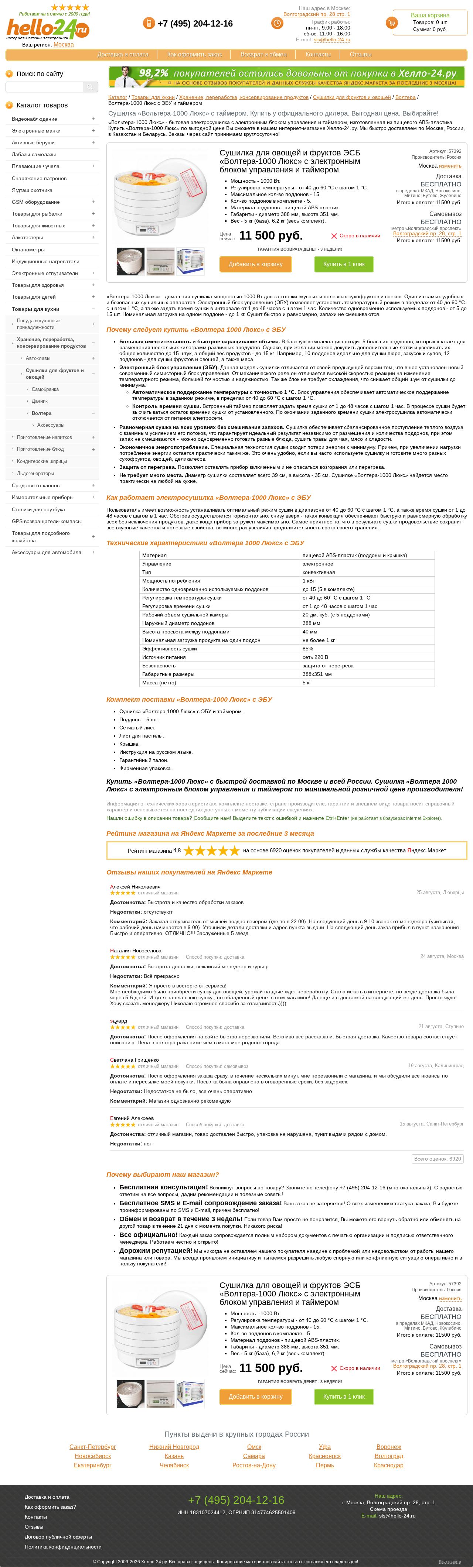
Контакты (318, 54)
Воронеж (389, 1447)
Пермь (325, 1465)
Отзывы (361, 54)
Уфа (325, 1447)
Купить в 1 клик (344, 264)
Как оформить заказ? (50, 1507)
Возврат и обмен (264, 54)
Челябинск (174, 1465)
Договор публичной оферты (58, 1537)
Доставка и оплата (123, 54)
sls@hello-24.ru (332, 39)
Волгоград (389, 1456)
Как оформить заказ (194, 54)
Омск (254, 1447)
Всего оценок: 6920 (437, 1159)
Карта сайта (450, 1561)
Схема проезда (388, 1509)
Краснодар (389, 1465)
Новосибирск (93, 1456)
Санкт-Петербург (92, 1447)
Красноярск (325, 1456)
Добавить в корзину (256, 264)
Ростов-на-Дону (254, 1465)
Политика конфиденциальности (63, 1547)
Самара (254, 1456)
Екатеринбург (93, 1465)
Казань (174, 1456)
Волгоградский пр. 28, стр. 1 (427, 233)
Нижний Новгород (174, 1447)
